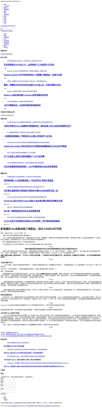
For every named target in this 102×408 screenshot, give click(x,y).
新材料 (6, 47)
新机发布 (6, 42)
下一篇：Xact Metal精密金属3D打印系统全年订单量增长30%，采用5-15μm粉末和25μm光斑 (26, 336)
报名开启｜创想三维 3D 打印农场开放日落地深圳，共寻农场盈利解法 (23, 352)
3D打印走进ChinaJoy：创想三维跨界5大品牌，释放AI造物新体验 (22, 359)
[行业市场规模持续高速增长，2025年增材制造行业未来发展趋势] (25, 162)
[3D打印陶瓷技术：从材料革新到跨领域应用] (20, 101)
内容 (2, 388)
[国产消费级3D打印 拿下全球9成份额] (18, 342)
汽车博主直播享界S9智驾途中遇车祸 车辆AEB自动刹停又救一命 (31, 191)
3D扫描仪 (6, 14)
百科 (5, 19)
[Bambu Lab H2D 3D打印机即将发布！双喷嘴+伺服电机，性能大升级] (27, 71)
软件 (5, 17)
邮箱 (2, 382)
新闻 (5, 35)
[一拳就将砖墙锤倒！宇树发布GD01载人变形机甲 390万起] (23, 132)
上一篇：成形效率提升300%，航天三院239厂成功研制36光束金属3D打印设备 (22, 334)
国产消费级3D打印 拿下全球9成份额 (14, 346)
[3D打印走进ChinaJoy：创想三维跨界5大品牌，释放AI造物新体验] (26, 356)
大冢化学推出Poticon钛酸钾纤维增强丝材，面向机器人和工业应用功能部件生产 (37, 126)
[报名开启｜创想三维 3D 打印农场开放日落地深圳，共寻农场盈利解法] (27, 349)
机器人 (6, 7)
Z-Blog (9, 405)
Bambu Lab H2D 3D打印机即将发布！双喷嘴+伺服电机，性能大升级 (33, 75)
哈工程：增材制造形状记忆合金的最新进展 (22, 211)
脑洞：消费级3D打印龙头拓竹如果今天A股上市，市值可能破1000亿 (32, 85)
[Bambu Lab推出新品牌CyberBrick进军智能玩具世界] (22, 91)
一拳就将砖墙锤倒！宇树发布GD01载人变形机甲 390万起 (28, 136)
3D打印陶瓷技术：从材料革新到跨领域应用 (22, 105)
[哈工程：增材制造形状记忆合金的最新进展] (20, 207)
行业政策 (6, 44)
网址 (2, 385)
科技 (5, 4)
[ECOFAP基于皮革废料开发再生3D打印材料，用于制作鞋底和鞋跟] (26, 217)
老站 (5, 23)
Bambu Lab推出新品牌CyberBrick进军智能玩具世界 (26, 95)
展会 (5, 11)
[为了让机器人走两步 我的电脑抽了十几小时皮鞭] (21, 152)
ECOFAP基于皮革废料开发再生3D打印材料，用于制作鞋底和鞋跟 (32, 221)
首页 (5, 34)
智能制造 (6, 9)
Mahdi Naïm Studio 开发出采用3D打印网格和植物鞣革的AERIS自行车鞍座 (35, 146)
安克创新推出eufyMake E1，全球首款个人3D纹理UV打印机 (29, 65)
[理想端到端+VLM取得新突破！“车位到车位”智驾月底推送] (24, 176)
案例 (5, 45)
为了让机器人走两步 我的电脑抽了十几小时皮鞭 (24, 156)
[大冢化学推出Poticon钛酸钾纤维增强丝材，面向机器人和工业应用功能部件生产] (30, 122)
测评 (5, 16)
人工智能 (6, 6)
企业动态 (6, 40)
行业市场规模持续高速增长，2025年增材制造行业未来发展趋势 (30, 166)
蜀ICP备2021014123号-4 (18, 405)
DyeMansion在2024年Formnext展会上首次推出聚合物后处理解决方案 (33, 201)
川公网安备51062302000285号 (51, 405)
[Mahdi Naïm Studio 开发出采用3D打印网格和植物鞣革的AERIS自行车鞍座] (28, 142)
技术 (5, 39)
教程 (5, 12)
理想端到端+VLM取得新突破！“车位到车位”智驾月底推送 (28, 180)
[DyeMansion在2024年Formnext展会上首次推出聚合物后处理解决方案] (26, 197)
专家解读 (6, 37)
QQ (5, 396)
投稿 (5, 21)
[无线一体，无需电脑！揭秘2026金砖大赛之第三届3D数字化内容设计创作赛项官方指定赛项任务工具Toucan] (37, 363)
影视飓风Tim (9, 332)
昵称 (2, 378)
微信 (5, 398)
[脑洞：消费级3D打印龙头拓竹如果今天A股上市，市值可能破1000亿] (27, 81)
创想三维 (15, 332)
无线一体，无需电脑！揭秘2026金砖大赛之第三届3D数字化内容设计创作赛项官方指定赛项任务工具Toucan (34, 366)
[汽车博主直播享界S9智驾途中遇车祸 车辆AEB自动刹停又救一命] (25, 186)
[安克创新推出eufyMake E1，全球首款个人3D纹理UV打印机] (24, 60)
